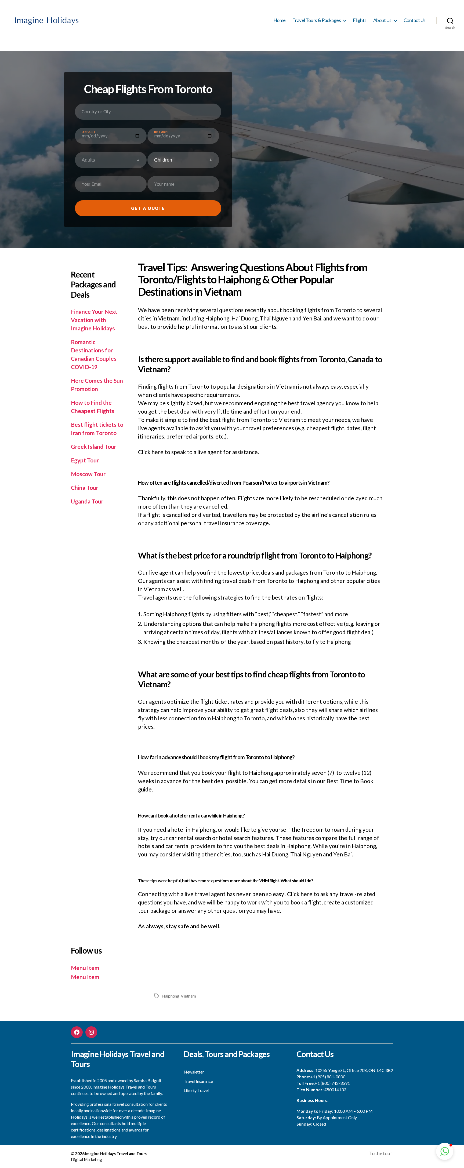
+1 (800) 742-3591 (332, 1083)
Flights (360, 20)
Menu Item (85, 967)
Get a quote (148, 208)
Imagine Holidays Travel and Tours (116, 1153)
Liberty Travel (196, 1090)
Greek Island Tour (93, 446)
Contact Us (415, 20)
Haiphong (170, 995)
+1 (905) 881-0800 (327, 1076)
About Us (382, 20)
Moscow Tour (88, 473)
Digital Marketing (86, 1159)
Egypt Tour (85, 460)
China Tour (84, 487)
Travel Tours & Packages (316, 20)
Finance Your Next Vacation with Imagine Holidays (94, 319)
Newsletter (194, 1071)
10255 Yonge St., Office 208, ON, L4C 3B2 (354, 1070)
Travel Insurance (198, 1081)
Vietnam (188, 995)
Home (279, 20)
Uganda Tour (87, 501)
